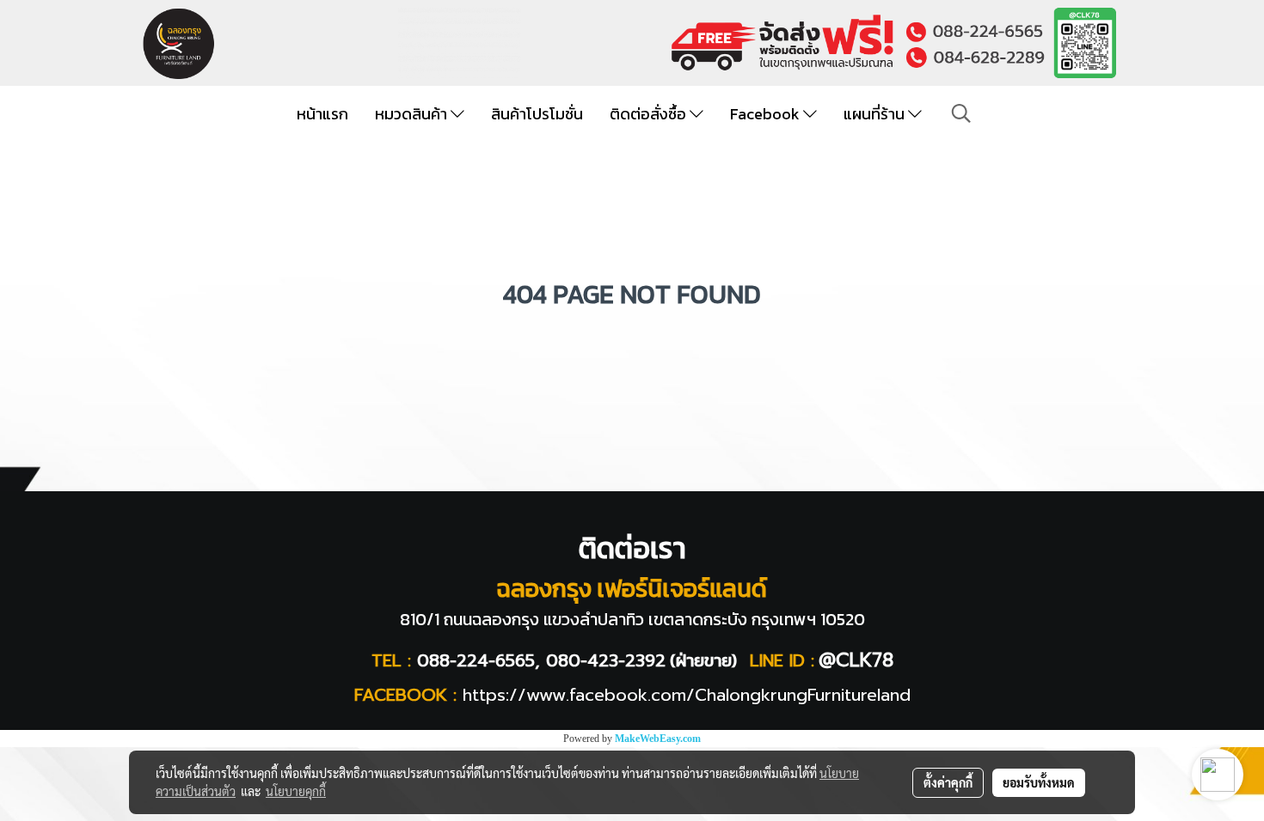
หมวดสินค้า (413, 113)
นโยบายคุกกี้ (296, 791)
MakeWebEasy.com (658, 739)
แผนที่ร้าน (876, 113)
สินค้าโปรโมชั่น (537, 113)
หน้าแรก (322, 113)
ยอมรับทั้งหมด (1039, 782)
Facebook (766, 113)
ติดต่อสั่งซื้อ (650, 113)
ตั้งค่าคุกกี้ (948, 782)
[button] (961, 113)
